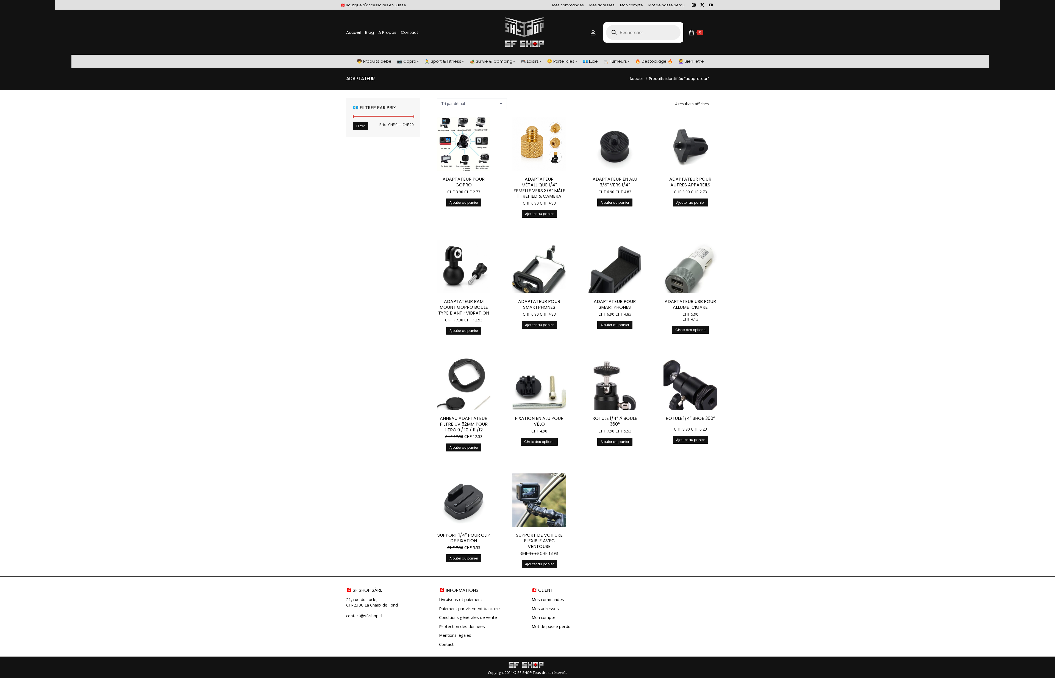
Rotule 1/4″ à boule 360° (614, 421)
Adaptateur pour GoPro (464, 182)
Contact (446, 644)
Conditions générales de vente (468, 617)
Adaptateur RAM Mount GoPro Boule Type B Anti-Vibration (463, 307)
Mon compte (544, 617)
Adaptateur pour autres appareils (690, 182)
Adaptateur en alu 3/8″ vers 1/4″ (615, 182)
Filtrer (360, 126)
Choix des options (690, 329)
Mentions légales (455, 635)
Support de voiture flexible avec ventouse (539, 541)
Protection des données (462, 626)
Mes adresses (545, 608)
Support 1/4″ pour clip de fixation (463, 538)
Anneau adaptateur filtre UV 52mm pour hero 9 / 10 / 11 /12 (464, 424)
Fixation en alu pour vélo (539, 421)
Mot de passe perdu (551, 626)
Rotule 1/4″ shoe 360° (690, 418)
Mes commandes (548, 599)
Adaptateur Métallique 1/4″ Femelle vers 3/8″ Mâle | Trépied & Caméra (539, 187)
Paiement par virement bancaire (469, 608)
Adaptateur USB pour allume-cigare (690, 304)
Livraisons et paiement (460, 599)
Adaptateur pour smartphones (539, 304)
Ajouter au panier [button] (463, 202)
